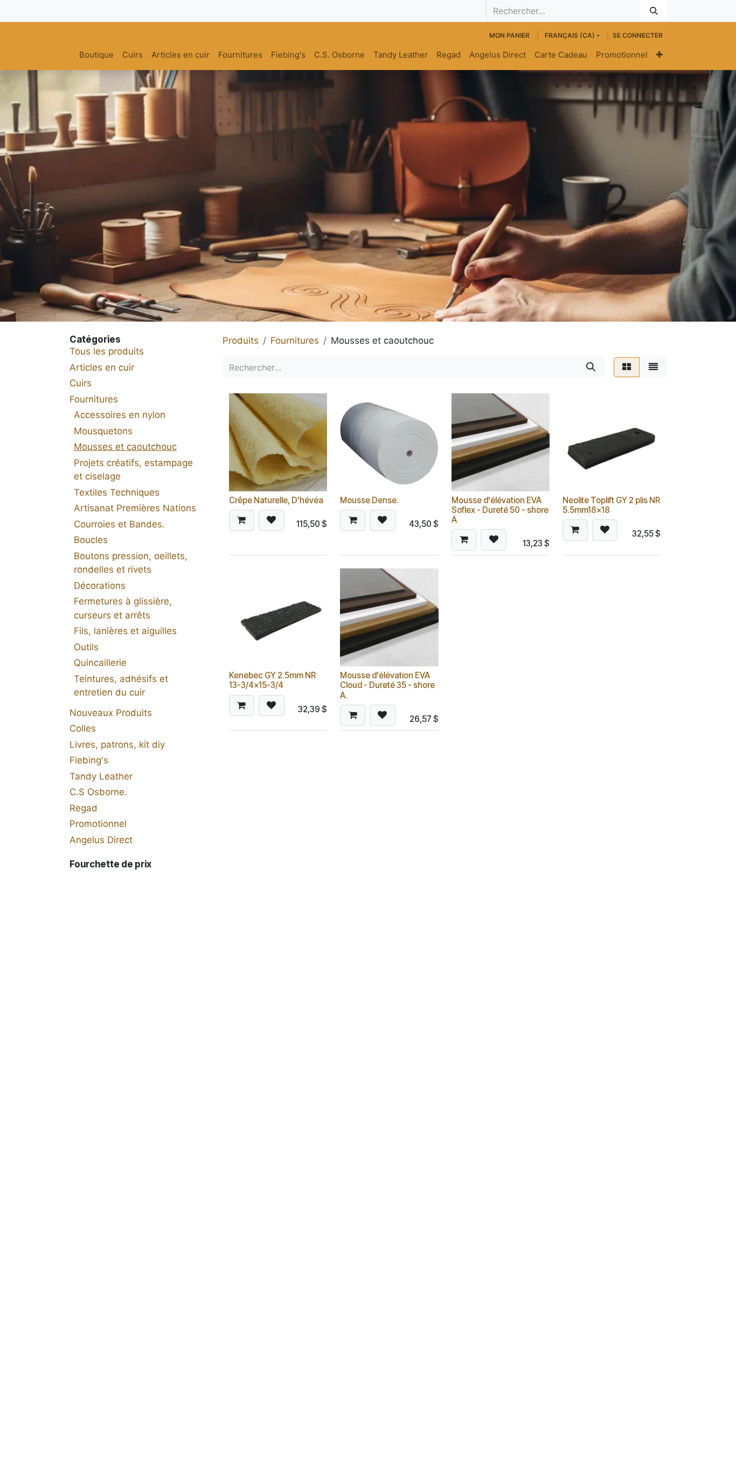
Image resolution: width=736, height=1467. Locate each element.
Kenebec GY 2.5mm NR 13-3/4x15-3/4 (272, 680)
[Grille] (626, 367)
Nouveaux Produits (111, 712)
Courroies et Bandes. (119, 524)
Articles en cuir (102, 367)
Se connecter (638, 35)
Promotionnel (98, 823)
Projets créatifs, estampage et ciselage (133, 469)
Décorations (100, 585)
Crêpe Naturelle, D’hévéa (276, 500)
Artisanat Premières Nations (135, 508)
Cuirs (81, 383)
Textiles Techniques (116, 492)
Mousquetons (103, 431)
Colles (83, 728)
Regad (84, 808)
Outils (86, 647)
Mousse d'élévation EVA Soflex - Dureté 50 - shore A (500, 510)
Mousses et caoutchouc (125, 446)
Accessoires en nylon (119, 414)
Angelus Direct (101, 840)
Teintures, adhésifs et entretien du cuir (121, 685)
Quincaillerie (100, 662)
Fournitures (94, 399)
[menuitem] (96, 55)
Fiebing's (89, 760)
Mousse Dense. (369, 500)
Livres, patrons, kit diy (117, 744)
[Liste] (653, 367)
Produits (241, 340)
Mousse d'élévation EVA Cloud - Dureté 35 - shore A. (387, 685)
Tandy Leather (101, 776)
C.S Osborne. (98, 792)
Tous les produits (107, 351)
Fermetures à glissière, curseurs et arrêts (123, 608)
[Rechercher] (654, 11)
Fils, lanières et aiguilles (125, 630)
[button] (241, 520)
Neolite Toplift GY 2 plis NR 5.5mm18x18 (611, 505)
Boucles (91, 539)
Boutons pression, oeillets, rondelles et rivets (131, 563)
